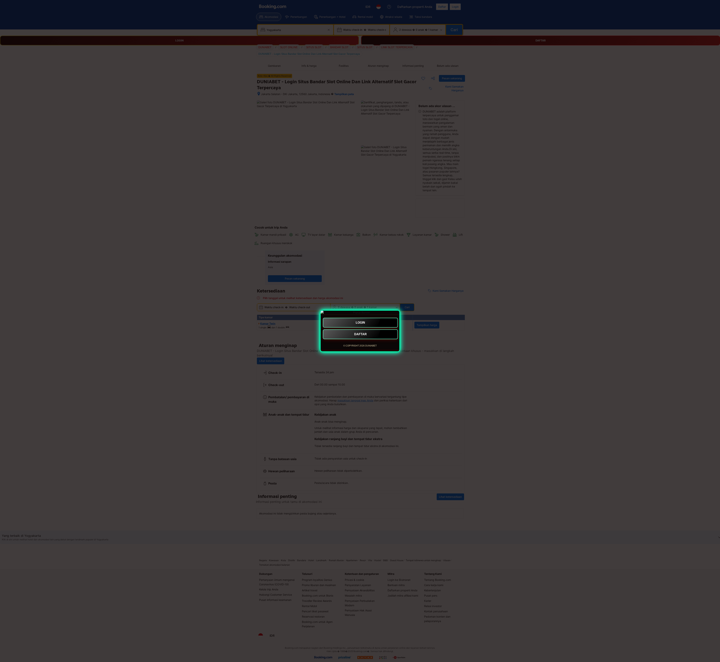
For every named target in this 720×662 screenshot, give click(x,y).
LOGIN (360, 322)
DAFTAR (360, 334)
